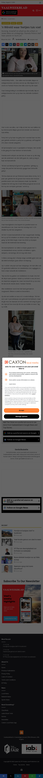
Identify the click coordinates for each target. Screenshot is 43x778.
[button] (21, 384)
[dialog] (21, 389)
